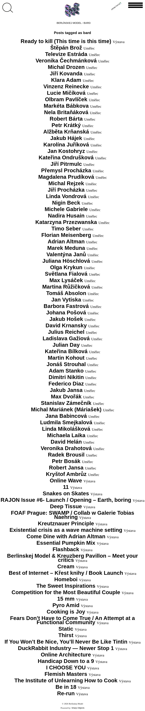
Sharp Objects (77, 708)
